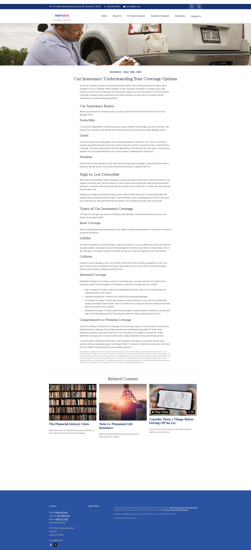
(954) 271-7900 (61, 519)
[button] (104, 16)
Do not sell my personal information (176, 510)
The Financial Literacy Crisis (69, 424)
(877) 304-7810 (63, 516)
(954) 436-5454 (113, 7)
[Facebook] (199, 6)
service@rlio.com (133, 7)
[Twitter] (192, 6)
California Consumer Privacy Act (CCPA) (183, 508)
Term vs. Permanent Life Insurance (116, 426)
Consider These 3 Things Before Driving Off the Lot (171, 421)
